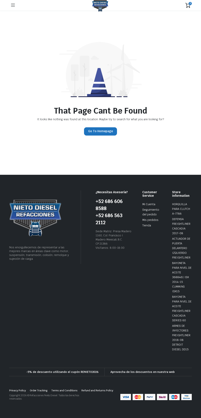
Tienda (146, 225)
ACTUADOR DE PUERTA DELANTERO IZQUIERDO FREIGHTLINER (181, 248)
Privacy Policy (17, 390)
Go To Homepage (100, 131)
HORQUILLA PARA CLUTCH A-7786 (181, 208)
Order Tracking (39, 390)
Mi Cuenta (148, 204)
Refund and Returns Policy (97, 390)
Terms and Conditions (64, 390)
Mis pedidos (150, 220)
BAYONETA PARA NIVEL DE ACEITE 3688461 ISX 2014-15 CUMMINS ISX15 (182, 277)
